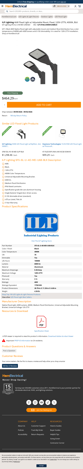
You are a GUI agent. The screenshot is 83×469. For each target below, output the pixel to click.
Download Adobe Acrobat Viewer (60, 336)
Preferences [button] (16, 461)
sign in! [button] (63, 2)
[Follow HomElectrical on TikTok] (47, 402)
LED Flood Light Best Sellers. (21, 297)
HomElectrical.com (9, 17)
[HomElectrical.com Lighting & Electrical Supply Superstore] (12, 375)
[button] (3, 6)
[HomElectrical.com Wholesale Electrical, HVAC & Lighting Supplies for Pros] (16, 6)
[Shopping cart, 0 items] (80, 6)
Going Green (55, 439)
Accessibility (22, 434)
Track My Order (37, 430)
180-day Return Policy (18, 115)
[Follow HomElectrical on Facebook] (28, 402)
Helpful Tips (54, 434)
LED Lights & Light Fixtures (29, 17)
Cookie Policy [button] (53, 459)
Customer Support (38, 426)
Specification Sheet (41, 331)
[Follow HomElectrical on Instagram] (35, 402)
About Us (21, 426)
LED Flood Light (61, 17)
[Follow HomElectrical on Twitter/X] (54, 402)
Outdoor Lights (47, 17)
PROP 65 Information (22, 340)
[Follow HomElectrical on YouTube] (41, 402)
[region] (41, 140)
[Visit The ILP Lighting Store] (41, 225)
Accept (41, 465)
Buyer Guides (55, 430)
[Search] (7, 11)
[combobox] (41, 11)
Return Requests (37, 434)
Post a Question (9, 351)
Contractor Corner (57, 443)
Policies (21, 430)
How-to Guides (56, 426)
